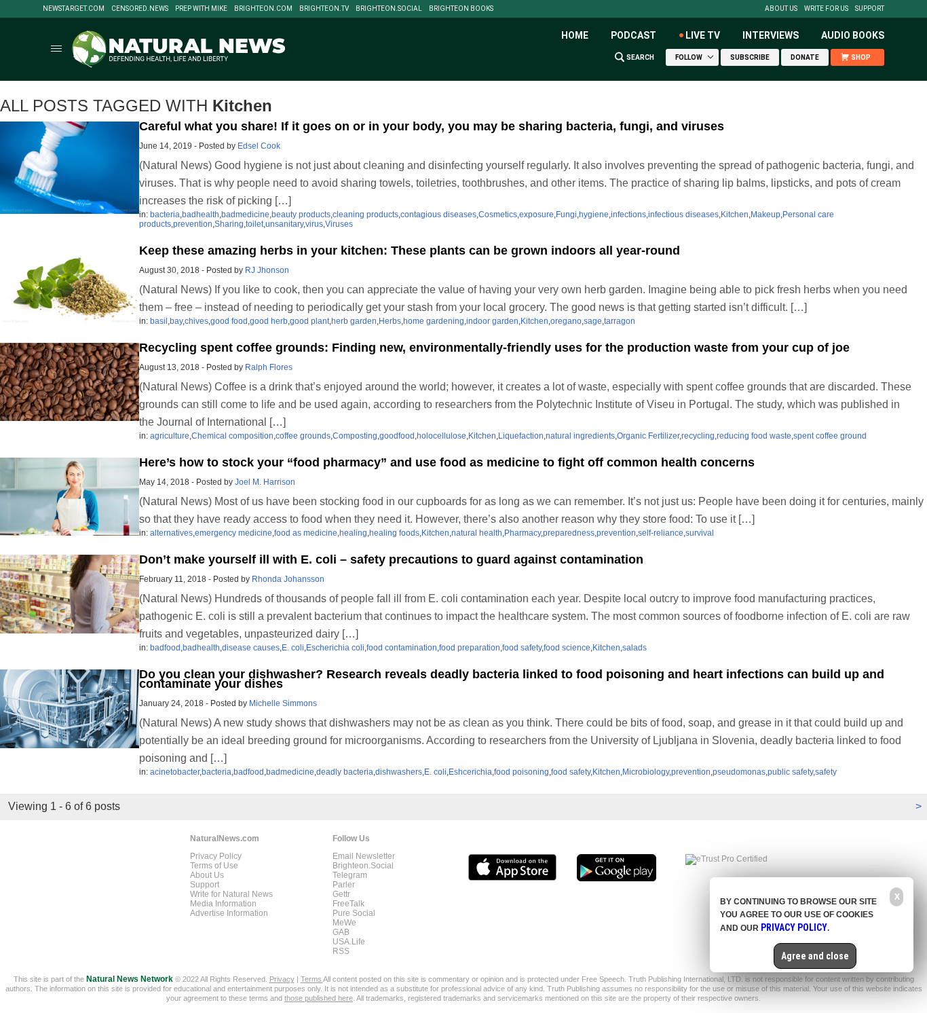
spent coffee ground (830, 436)
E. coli (293, 647)
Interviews (770, 35)
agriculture (169, 436)
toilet (254, 224)
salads (634, 647)
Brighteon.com (263, 8)
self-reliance (660, 533)
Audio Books (852, 35)
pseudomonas (739, 772)
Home (574, 35)
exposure (536, 214)
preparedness (568, 533)
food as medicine (305, 533)
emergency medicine (233, 533)
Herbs (390, 321)
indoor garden (492, 321)
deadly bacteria (344, 772)
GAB (341, 932)
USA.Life (349, 941)
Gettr (341, 894)
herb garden (354, 321)
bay (176, 321)
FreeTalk (348, 903)
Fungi (566, 214)
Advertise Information (229, 913)
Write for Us (826, 8)
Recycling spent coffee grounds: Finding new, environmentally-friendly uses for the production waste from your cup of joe (494, 347)
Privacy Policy (216, 856)
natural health (476, 533)
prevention (192, 224)
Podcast (633, 35)
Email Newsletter (364, 856)
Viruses (339, 224)
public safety (790, 772)
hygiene (594, 214)
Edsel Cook (259, 146)
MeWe (344, 922)
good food (229, 321)
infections (628, 214)
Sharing (229, 224)
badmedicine (245, 214)
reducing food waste (754, 436)
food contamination (401, 647)
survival (699, 533)
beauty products (300, 214)
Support (869, 8)
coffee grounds (303, 436)
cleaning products (365, 214)
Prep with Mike (201, 8)
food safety (522, 647)
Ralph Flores (268, 367)
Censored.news (139, 8)
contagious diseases (438, 214)
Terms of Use (214, 865)
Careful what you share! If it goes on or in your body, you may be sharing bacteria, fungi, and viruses (431, 126)
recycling (698, 436)
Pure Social (354, 913)
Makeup (765, 214)
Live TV (702, 35)
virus (314, 224)
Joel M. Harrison (265, 482)
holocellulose (441, 436)
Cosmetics (497, 214)
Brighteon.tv (324, 8)
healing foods (394, 533)
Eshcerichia (470, 772)
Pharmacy (522, 533)
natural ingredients (580, 436)
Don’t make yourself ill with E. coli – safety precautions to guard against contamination (391, 559)
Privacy (282, 979)
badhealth (200, 214)
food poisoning (521, 772)
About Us (781, 8)
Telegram (350, 875)
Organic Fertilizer (648, 436)
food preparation (469, 647)
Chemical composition (232, 436)
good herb (269, 321)
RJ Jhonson (267, 270)
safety (826, 772)
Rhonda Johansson (288, 579)
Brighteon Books (461, 8)
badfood (165, 647)
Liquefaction (521, 436)
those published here (318, 998)
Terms (312, 979)
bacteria (165, 214)
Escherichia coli (335, 647)
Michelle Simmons (283, 703)
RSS (341, 951)
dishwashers (398, 772)
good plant (309, 321)
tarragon (619, 321)
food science (567, 647)
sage (593, 321)
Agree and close (815, 956)
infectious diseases (683, 214)
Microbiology (645, 772)
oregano (566, 321)
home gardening (433, 321)
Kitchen (735, 214)
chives (196, 321)
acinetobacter (175, 772)
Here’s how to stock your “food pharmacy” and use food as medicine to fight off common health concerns (447, 462)
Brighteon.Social (389, 8)
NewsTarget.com (74, 8)
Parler (344, 884)
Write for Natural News (231, 894)
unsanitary (284, 224)
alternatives (171, 533)
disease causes (251, 647)
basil (159, 321)
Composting (355, 436)
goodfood (397, 436)
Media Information (223, 903)
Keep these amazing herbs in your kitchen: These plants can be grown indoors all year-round (409, 250)
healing (353, 533)
